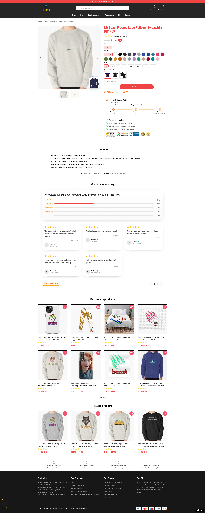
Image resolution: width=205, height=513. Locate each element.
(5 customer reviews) (120, 36)
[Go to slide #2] (75, 94)
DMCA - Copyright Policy (79, 491)
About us (74, 482)
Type (106, 44)
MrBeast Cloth (50, 22)
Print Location (109, 69)
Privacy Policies (76, 488)
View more (102, 397)
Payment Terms (109, 485)
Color (106, 51)
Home (40, 22)
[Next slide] (97, 58)
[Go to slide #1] (64, 94)
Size (105, 63)
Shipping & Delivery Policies (113, 482)
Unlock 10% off (4, 503)
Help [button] (201, 510)
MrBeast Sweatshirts (65, 22)
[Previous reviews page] (151, 284)
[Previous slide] (41, 58)
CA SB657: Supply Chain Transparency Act (85, 494)
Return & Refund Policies (112, 488)
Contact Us (108, 491)
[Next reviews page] (161, 284)
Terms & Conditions (77, 485)
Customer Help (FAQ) (111, 494)
